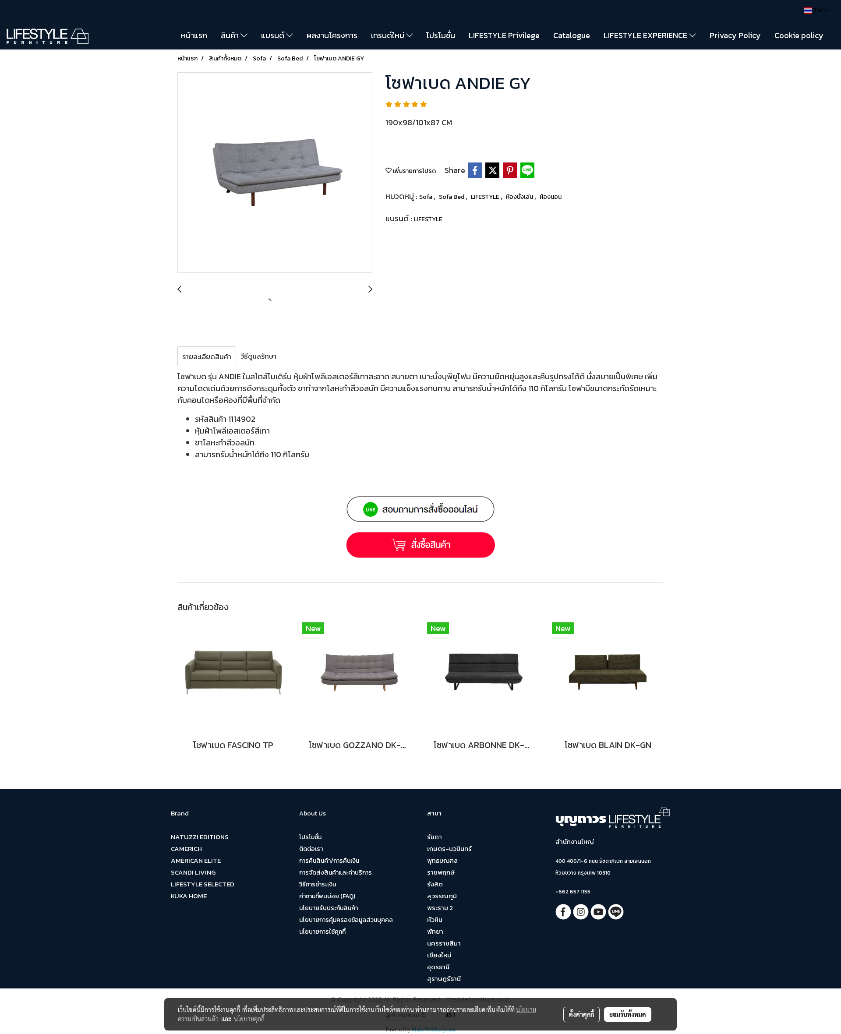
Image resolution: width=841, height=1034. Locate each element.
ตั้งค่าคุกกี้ (581, 1014)
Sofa (426, 196)
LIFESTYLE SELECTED (202, 884)
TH (817, 10)
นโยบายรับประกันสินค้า (328, 908)
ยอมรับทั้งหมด (627, 1014)
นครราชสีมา (444, 943)
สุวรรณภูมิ (442, 896)
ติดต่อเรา (311, 849)
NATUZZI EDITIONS (200, 837)
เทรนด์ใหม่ (388, 35)
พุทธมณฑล (442, 860)
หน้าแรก (194, 35)
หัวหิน (434, 919)
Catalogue (571, 35)
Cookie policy (798, 35)
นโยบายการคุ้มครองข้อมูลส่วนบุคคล (346, 920)
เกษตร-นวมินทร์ (449, 848)
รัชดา (434, 837)
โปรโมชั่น (440, 35)
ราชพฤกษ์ (441, 872)
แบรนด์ (273, 35)
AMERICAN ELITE (196, 860)
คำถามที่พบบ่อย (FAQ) (327, 896)
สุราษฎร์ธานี (444, 979)
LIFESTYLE (486, 196)
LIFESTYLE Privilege (504, 35)
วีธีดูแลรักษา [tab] (258, 356)
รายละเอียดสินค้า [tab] (206, 356)
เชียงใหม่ (439, 955)
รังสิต (435, 884)
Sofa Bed (452, 196)
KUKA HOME (189, 896)
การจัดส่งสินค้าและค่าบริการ (335, 872)
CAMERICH (186, 848)
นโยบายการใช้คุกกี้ (322, 931)
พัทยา (435, 931)
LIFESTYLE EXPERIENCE (646, 35)
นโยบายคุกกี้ (249, 1019)
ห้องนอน (551, 196)
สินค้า (230, 35)
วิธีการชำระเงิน (317, 884)
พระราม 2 (440, 908)
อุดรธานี (438, 967)
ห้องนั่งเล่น (520, 196)
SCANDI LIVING (193, 872)
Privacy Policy (735, 35)
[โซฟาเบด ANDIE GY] (275, 173)
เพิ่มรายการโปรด (414, 171)
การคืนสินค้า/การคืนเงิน (329, 860)
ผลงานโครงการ (332, 35)
